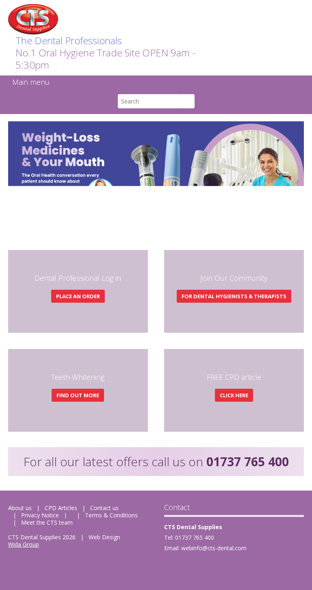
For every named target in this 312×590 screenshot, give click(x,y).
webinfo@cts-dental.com (214, 548)
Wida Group (23, 544)
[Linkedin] (209, 567)
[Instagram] (228, 567)
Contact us (104, 508)
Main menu (31, 82)
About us (20, 508)
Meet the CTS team (47, 522)
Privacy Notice (40, 515)
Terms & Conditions (111, 515)
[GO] (187, 101)
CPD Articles (61, 508)
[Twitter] (190, 567)
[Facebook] (171, 567)
